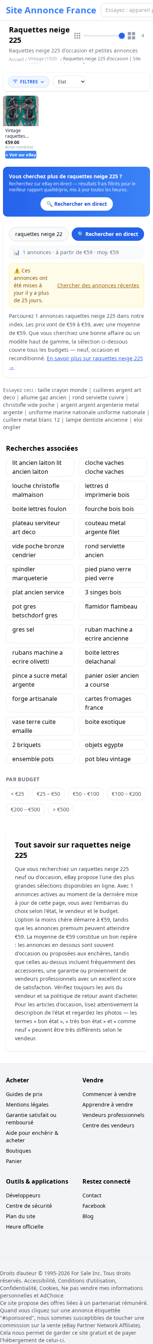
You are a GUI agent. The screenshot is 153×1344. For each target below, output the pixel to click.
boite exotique (105, 722)
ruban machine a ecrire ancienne (109, 633)
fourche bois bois (109, 509)
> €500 (61, 809)
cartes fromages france (108, 703)
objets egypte (104, 745)
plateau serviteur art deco (36, 527)
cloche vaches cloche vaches (104, 467)
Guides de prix (24, 1094)
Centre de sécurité (29, 1205)
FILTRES (29, 82)
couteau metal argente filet (105, 527)
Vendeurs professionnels (113, 1114)
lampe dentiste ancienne (97, 419)
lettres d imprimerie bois (107, 490)
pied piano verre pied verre (108, 573)
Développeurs (23, 1195)
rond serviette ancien (105, 550)
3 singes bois (103, 592)
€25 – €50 (48, 793)
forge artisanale (34, 699)
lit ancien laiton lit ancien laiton (37, 467)
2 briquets (26, 745)
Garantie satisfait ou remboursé (31, 1118)
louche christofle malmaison (35, 490)
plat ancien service (38, 592)
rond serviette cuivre (98, 397)
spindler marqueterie (30, 573)
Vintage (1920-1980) (43, 61)
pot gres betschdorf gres (35, 610)
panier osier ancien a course (112, 680)
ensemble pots (33, 759)
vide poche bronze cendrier (38, 550)
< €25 (17, 793)
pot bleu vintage (108, 759)
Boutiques (18, 1150)
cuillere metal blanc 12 (31, 419)
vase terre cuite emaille (34, 726)
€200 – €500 (25, 809)
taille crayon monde (62, 389)
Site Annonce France (51, 10)
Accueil (16, 60)
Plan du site (20, 1216)
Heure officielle (24, 1226)
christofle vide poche (29, 404)
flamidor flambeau (111, 606)
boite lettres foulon (39, 509)
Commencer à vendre (109, 1094)
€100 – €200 (126, 793)
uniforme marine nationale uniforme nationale (87, 412)
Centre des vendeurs (108, 1125)
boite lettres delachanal (102, 656)
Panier (14, 1161)
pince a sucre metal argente (39, 680)
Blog (88, 1216)
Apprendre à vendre (107, 1104)
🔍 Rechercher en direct (108, 233)
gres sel (23, 629)
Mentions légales (27, 1104)
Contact (91, 1195)
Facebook (93, 1205)
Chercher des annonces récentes (98, 285)
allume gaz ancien (43, 397)
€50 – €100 (86, 793)
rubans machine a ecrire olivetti (37, 656)
